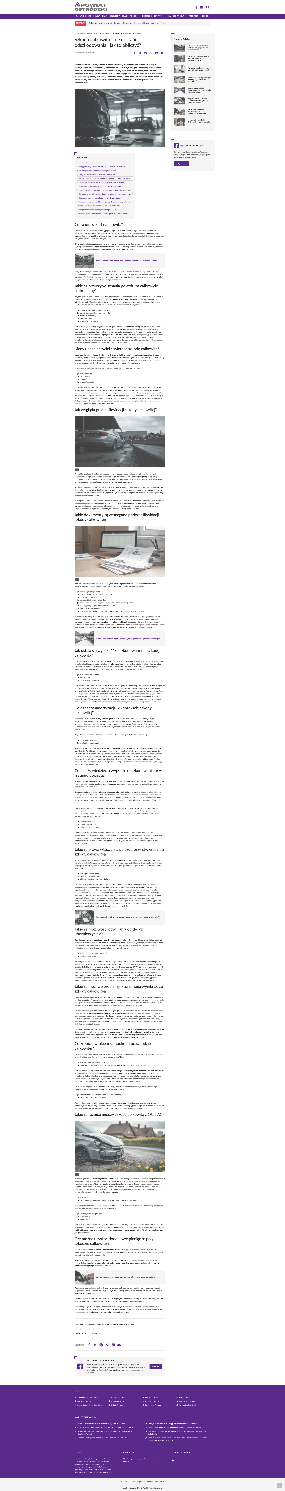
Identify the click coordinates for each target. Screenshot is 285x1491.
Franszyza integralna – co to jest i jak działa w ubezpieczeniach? (198, 58)
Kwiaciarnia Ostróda (119, 1397)
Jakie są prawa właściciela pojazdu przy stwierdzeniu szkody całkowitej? (105, 194)
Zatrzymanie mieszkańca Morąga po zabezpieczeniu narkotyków (173, 1424)
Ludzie (205, 16)
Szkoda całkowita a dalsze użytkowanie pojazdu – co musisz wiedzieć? (127, 261)
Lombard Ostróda (152, 1401)
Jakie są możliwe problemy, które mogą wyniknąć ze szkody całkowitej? (104, 202)
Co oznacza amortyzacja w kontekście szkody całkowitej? (99, 186)
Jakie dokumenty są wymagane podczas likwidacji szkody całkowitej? (104, 178)
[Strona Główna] (77, 16)
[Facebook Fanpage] (195, 7)
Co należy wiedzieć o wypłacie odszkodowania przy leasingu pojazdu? (104, 190)
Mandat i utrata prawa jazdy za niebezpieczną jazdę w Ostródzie (102, 1438)
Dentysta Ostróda (152, 1397)
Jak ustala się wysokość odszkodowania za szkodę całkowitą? (101, 182)
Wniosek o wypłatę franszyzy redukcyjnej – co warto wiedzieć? (199, 80)
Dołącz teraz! (181, 164)
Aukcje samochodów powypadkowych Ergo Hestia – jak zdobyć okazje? (128, 639)
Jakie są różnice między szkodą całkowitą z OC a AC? (97, 210)
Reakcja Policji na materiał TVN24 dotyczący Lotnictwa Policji (101, 1424)
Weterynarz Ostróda (187, 1401)
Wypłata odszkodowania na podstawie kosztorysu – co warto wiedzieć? (128, 917)
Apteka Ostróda (117, 1401)
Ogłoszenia (115, 16)
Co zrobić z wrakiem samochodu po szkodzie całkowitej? (99, 206)
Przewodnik (194, 16)
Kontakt (126, 1461)
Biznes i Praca (92, 33)
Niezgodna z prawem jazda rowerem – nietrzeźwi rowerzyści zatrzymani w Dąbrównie (177, 1432)
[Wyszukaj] (207, 7)
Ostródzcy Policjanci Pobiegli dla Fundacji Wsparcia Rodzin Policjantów (105, 1427)
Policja (96, 16)
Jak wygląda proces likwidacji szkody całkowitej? (96, 174)
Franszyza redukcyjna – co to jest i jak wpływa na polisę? (199, 69)
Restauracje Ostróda (153, 1405)
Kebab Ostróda (117, 1405)
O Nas (132, 1482)
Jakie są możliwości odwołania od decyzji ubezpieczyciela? (99, 198)
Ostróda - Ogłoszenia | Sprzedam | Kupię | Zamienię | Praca (139, 23)
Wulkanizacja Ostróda (187, 1405)
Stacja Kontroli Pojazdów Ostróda (90, 1405)
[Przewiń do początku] (279, 1485)
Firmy (104, 16)
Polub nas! (156, 1366)
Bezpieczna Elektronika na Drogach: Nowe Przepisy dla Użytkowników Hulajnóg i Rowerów (104, 1432)
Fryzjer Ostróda (185, 1397)
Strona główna (80, 33)
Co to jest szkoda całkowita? (88, 163)
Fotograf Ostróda (84, 1401)
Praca (125, 16)
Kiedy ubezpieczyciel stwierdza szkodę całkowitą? (96, 171)
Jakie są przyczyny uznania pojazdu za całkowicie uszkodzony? (101, 167)
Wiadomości (85, 16)
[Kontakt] (201, 7)
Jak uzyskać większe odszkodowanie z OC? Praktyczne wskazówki (125, 1277)
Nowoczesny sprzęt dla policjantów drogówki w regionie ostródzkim (174, 1427)
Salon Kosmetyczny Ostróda (88, 1397)
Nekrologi (147, 16)
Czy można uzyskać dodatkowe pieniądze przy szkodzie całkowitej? (103, 214)
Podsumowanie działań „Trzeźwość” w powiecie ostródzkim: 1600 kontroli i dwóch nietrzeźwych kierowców (177, 1439)
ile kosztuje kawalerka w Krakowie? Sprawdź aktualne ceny (199, 122)
